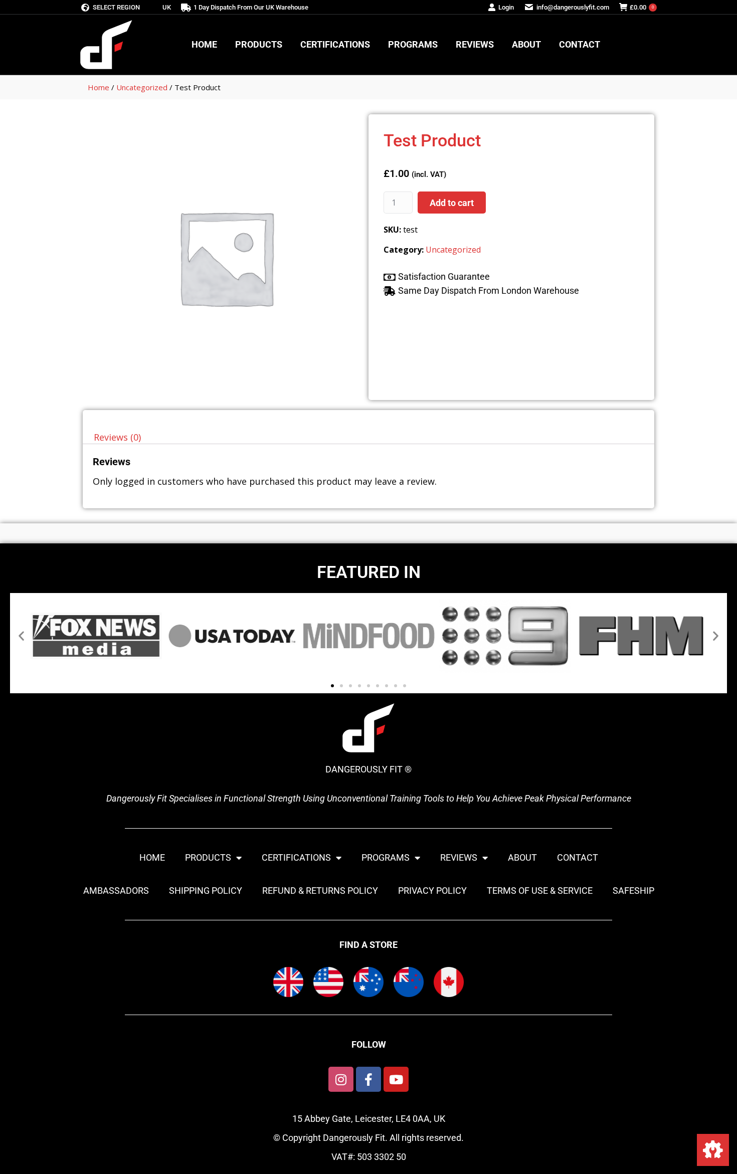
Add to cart (452, 203)
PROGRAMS (385, 857)
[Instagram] (340, 1079)
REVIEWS (458, 857)
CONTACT (577, 857)
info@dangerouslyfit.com (572, 7)
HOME (152, 857)
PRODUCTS (208, 857)
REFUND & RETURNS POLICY (320, 890)
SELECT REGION (116, 7)
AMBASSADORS (116, 890)
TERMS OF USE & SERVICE (540, 890)
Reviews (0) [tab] (117, 437)
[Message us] (713, 1150)
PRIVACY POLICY (432, 890)
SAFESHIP (633, 890)
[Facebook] (368, 1079)
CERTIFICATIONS (296, 857)
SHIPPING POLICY (205, 890)
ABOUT (522, 857)
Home (98, 87)
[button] (21, 636)
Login (506, 7)
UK (166, 7)
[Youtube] (396, 1079)
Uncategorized (141, 87)
